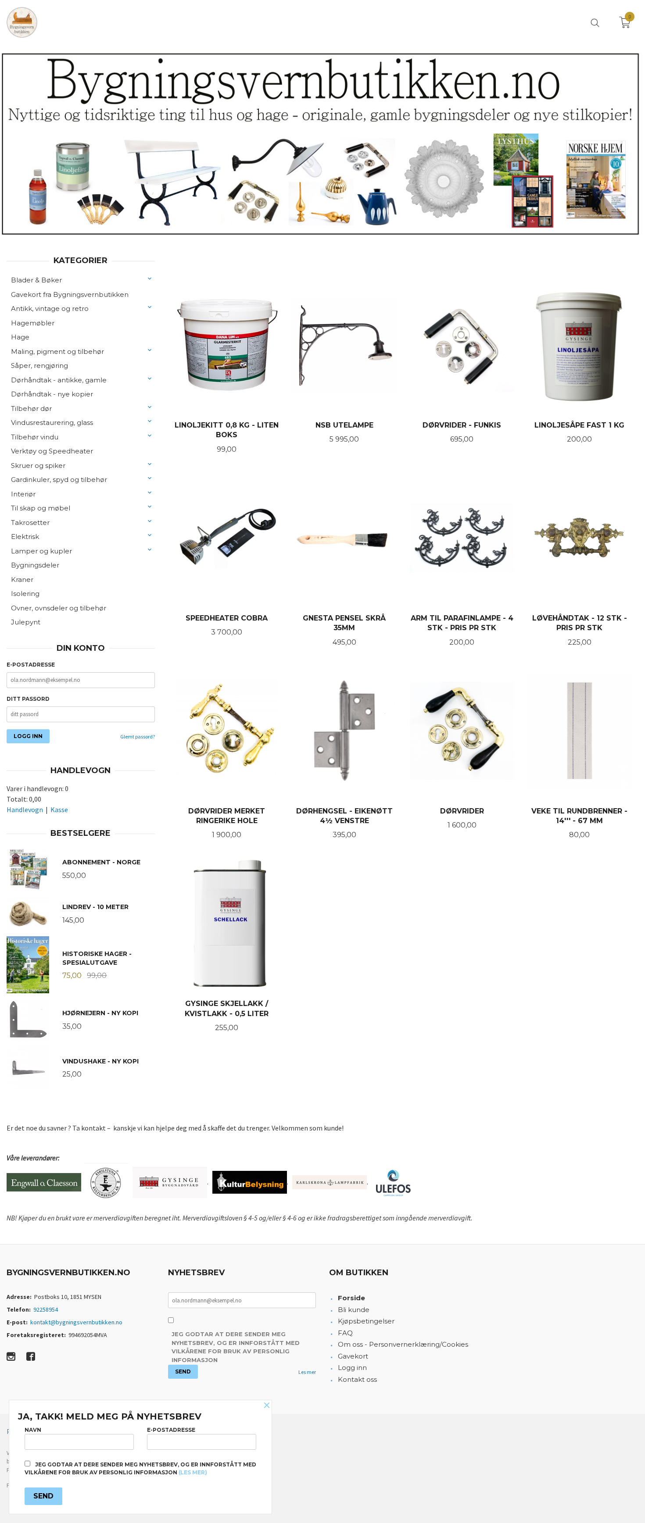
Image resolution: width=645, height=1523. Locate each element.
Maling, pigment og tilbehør (57, 351)
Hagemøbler (32, 323)
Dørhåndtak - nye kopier (52, 394)
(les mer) (193, 1472)
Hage (20, 337)
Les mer (307, 1372)
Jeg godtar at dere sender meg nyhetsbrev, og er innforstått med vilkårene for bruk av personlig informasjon (236, 1346)
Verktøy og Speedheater (52, 451)
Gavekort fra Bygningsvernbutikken (70, 294)
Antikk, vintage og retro (50, 308)
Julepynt (25, 622)
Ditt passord (28, 699)
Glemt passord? (137, 736)
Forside (351, 1298)
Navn (33, 1430)
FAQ (345, 1333)
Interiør (23, 494)
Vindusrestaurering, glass (52, 422)
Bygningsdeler (35, 565)
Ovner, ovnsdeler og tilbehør (58, 608)
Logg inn (352, 1367)
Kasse (59, 809)
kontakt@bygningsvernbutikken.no (76, 1322)
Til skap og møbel (40, 508)
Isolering (25, 593)
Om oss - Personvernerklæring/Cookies (403, 1344)
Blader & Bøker (36, 280)
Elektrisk (25, 536)
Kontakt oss (357, 1379)
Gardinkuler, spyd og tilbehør (59, 479)
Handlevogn (25, 809)
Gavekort (353, 1356)
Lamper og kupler (41, 551)
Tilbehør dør (31, 408)
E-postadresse (31, 664)
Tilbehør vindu (34, 437)
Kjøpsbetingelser (366, 1321)
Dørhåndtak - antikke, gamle (59, 380)
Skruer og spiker (38, 465)
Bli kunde (353, 1309)
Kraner (22, 579)
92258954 (45, 1309)
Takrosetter (30, 522)
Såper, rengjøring (39, 365)
